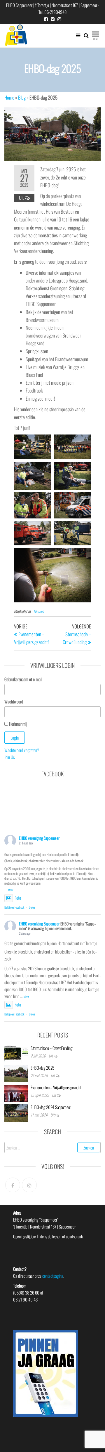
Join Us (9, 757)
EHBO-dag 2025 (42, 1067)
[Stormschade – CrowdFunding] (16, 1053)
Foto (18, 897)
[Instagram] (29, 1185)
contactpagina (52, 1276)
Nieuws (39, 611)
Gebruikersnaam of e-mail (23, 679)
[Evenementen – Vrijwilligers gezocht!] (16, 1092)
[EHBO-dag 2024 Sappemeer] (16, 1112)
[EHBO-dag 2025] (16, 1073)
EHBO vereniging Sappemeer (39, 838)
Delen (32, 907)
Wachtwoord (13, 701)
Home (9, 97)
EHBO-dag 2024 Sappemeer (51, 1107)
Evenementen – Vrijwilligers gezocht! (56, 1087)
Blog (22, 97)
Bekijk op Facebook (14, 907)
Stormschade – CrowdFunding (51, 1048)
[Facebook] (12, 1185)
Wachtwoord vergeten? (21, 750)
